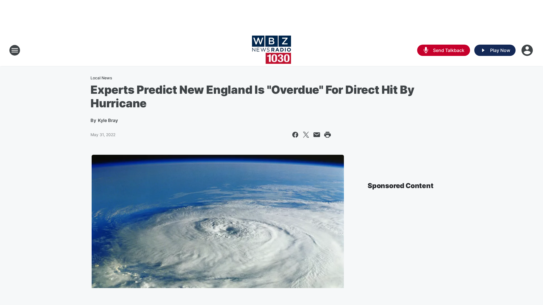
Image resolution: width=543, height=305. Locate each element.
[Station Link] (271, 50)
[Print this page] (327, 135)
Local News (101, 77)
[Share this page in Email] (317, 135)
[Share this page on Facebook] (295, 135)
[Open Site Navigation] (14, 50)
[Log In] (528, 50)
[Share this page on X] (306, 135)
